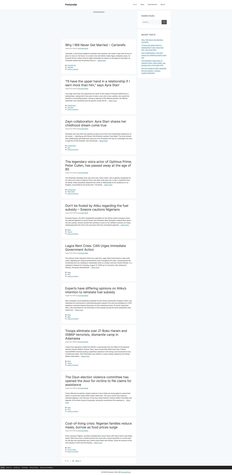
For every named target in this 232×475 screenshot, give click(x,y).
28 (73, 461)
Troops (69, 363)
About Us (9, 467)
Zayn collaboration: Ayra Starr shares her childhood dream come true (95, 123)
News (142, 4)
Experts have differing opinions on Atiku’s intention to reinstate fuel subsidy (95, 290)
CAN (68, 274)
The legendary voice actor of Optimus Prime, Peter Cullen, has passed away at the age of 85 (98, 165)
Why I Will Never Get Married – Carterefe (95, 45)
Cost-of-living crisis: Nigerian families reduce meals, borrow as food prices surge (98, 425)
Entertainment (152, 4)
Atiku (68, 317)
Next (78, 461)
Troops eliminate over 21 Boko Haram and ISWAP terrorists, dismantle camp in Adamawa (96, 334)
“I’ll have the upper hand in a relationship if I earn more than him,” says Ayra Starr (97, 83)
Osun (69, 409)
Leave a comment (72, 69)
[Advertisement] (99, 26)
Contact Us (16, 467)
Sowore (69, 232)
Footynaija (71, 4)
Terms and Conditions (46, 467)
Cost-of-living (71, 449)
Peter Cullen (71, 191)
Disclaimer (25, 467)
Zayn (68, 147)
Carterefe (70, 67)
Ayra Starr (70, 107)
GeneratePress (126, 472)
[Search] (164, 22)
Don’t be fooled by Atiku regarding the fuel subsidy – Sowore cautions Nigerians (96, 207)
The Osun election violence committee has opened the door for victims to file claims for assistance (98, 381)
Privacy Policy (34, 467)
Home (135, 4)
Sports (163, 4)
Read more (102, 60)
